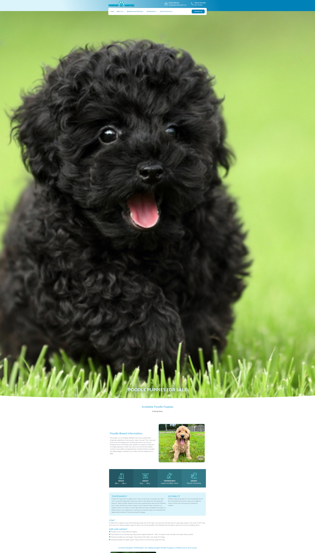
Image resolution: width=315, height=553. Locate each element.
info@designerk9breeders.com (177, 5)
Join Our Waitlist (166, 11)
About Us (120, 11)
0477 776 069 (198, 5)
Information (151, 11)
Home (112, 11)
